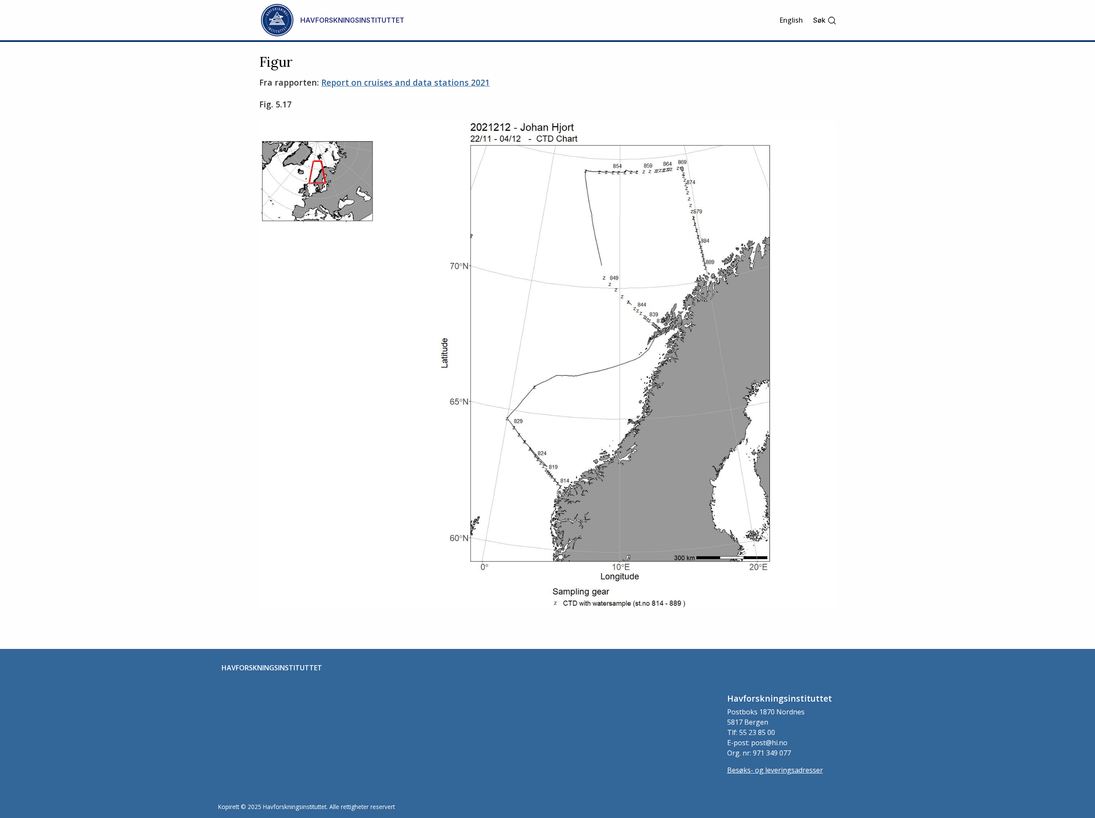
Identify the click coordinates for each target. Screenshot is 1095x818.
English (791, 20)
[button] (825, 20)
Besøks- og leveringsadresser (775, 770)
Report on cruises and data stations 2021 (405, 82)
